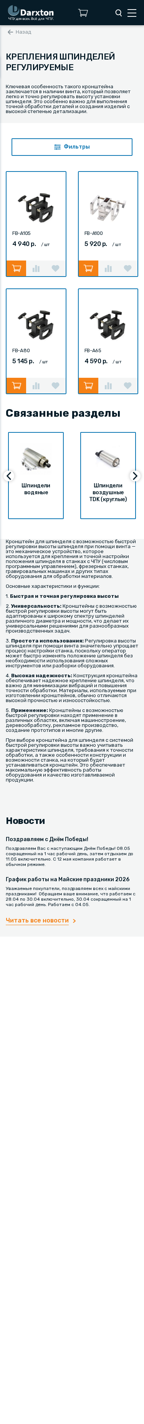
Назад (23, 32)
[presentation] (8, 476)
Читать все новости (37, 920)
